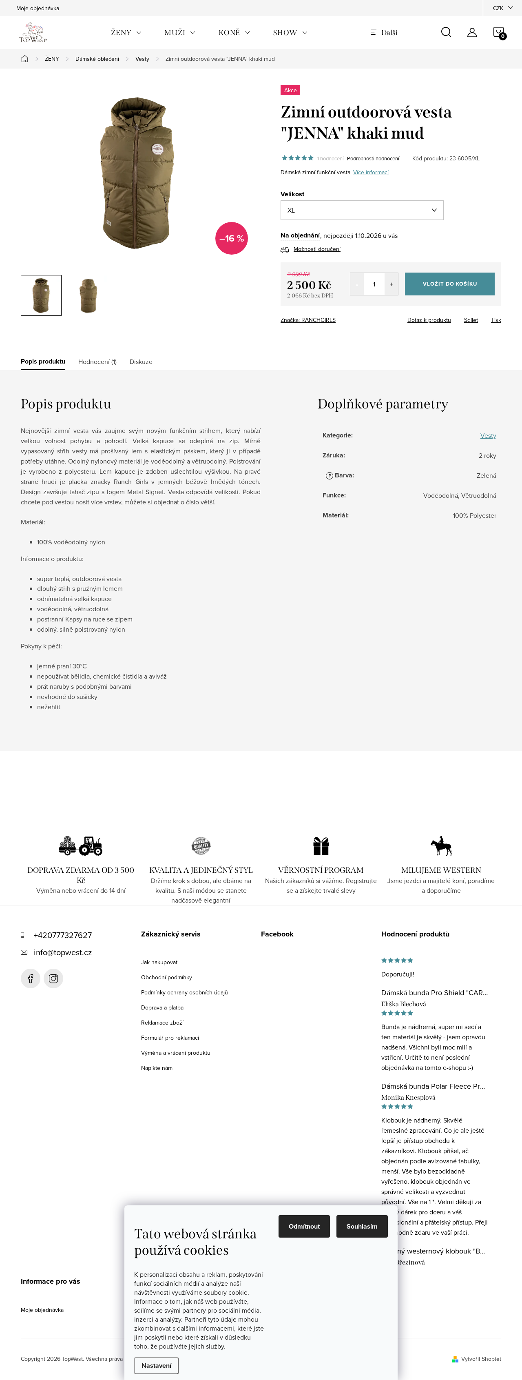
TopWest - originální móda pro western (30, 978)
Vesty (488, 435)
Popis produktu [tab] (43, 361)
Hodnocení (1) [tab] (97, 361)
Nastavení (156, 1365)
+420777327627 (63, 935)
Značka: (308, 320)
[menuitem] (126, 32)
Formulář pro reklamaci (170, 1037)
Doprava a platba (162, 1007)
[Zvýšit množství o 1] (391, 284)
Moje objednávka (37, 8)
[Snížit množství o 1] (357, 284)
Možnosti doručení (317, 249)
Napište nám (157, 1068)
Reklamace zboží (162, 1022)
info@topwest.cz (63, 952)
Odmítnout (304, 1226)
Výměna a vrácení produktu (175, 1052)
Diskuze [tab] (141, 361)
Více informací (371, 172)
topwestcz (53, 978)
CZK (498, 8)
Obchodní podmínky (166, 977)
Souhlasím (362, 1226)
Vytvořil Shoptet (481, 1359)
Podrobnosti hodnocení (373, 158)
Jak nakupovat (159, 962)
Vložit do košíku (450, 284)
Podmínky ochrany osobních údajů (184, 992)
